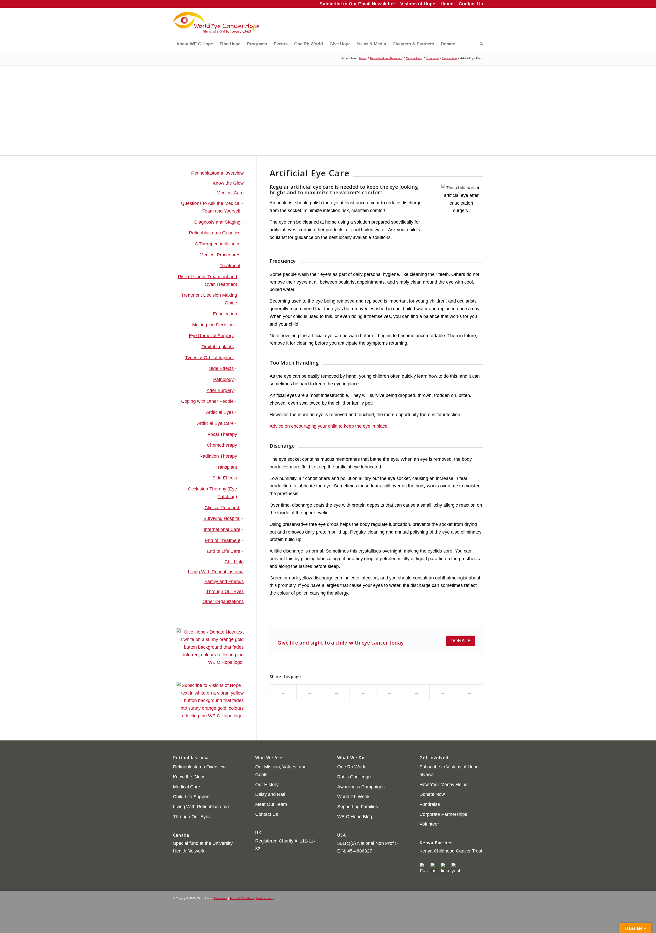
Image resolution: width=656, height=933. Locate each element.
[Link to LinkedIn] (464, 22)
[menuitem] (377, 4)
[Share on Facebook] (283, 692)
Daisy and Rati (270, 794)
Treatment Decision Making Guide (209, 299)
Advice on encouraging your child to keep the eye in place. (329, 426)
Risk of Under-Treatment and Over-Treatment (207, 280)
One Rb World (351, 766)
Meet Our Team (271, 804)
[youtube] (455, 868)
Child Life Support (191, 796)
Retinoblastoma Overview (217, 173)
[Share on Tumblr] (416, 692)
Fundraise (429, 804)
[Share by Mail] (443, 692)
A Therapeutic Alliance (217, 243)
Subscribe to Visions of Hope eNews (449, 770)
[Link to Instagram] (456, 22)
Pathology (223, 379)
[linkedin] (445, 868)
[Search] (479, 44)
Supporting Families (357, 806)
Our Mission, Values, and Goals (280, 770)
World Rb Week (353, 796)
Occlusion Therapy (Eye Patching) (212, 492)
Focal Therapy (222, 434)
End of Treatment (222, 540)
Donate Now (432, 794)
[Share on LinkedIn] (389, 692)
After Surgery (220, 390)
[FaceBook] (424, 868)
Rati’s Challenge (354, 776)
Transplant (226, 467)
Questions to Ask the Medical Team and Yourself (210, 207)
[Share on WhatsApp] (336, 692)
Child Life (234, 561)
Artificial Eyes (220, 412)
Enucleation (225, 313)
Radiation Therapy (218, 456)
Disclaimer (220, 898)
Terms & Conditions (242, 898)
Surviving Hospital (221, 518)
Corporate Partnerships (443, 814)
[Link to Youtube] (471, 22)
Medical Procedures (220, 254)
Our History (267, 784)
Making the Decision (213, 324)
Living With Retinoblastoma (216, 571)
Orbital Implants (217, 346)
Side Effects (221, 368)
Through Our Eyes (225, 591)
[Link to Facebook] (448, 22)
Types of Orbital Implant (209, 357)
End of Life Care (223, 551)
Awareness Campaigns (361, 786)
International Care (222, 529)
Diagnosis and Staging (217, 222)
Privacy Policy (265, 898)
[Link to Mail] (479, 22)
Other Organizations (223, 601)
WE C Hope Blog (354, 816)
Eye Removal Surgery (211, 335)
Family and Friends (224, 581)
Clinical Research (222, 507)
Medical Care (230, 192)
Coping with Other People (207, 401)
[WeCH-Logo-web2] (216, 22)
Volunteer (429, 824)
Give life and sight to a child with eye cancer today (341, 642)
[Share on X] (310, 692)
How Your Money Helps (443, 784)
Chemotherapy (222, 445)
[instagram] (434, 868)
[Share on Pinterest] (363, 692)
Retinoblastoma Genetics (214, 232)
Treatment (230, 265)
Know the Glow (228, 183)
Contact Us (266, 814)
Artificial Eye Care (215, 423)
